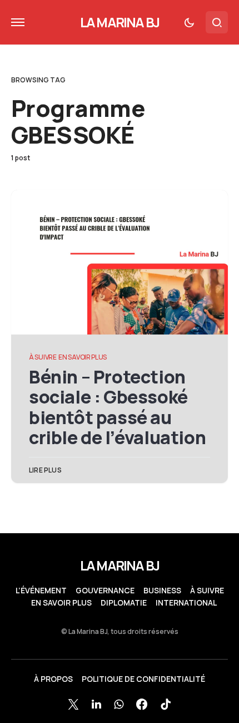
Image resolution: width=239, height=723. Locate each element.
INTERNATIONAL (186, 603)
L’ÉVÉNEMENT (41, 590)
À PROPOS (53, 679)
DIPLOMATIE (124, 603)
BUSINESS (162, 590)
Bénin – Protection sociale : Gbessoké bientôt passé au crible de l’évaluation (117, 407)
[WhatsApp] (118, 704)
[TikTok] (165, 704)
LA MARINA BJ (119, 22)
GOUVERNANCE (105, 590)
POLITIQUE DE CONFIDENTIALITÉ (143, 679)
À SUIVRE (43, 357)
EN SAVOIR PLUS (82, 357)
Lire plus (45, 470)
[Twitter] (73, 704)
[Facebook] (141, 704)
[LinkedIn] (96, 704)
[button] (18, 22)
